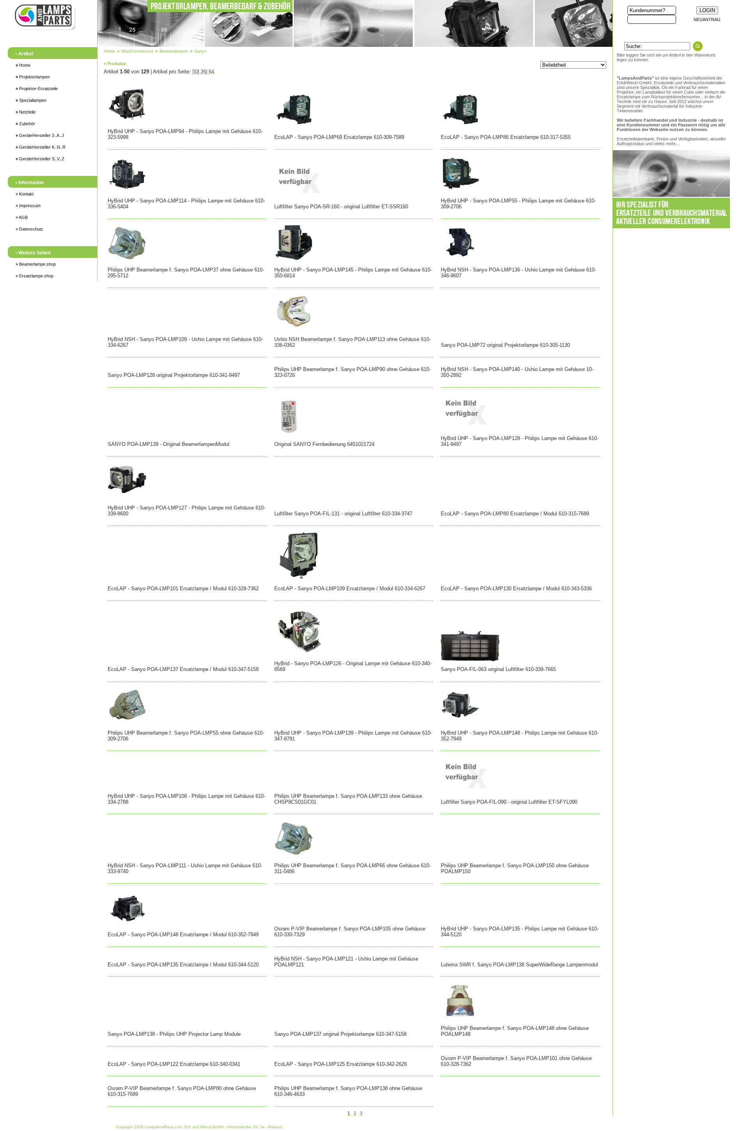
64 (211, 72)
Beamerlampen (174, 51)
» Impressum (28, 205)
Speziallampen (31, 100)
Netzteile (25, 112)
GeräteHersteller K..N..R (41, 147)
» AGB (22, 217)
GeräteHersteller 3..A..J (40, 135)
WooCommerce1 (137, 51)
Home (23, 65)
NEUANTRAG (707, 19)
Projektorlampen (33, 77)
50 (195, 72)
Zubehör (25, 123)
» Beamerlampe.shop (36, 264)
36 (203, 72)
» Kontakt (25, 194)
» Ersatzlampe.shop (34, 275)
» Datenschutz (29, 229)
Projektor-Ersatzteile (37, 88)
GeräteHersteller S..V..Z (40, 158)
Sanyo (200, 51)
